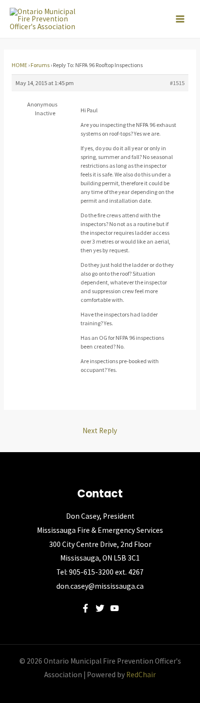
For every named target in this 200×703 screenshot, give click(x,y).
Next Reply (100, 430)
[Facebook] (85, 608)
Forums (40, 65)
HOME (19, 65)
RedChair (141, 674)
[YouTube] (114, 608)
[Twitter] (100, 608)
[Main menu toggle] (180, 19)
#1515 (177, 83)
